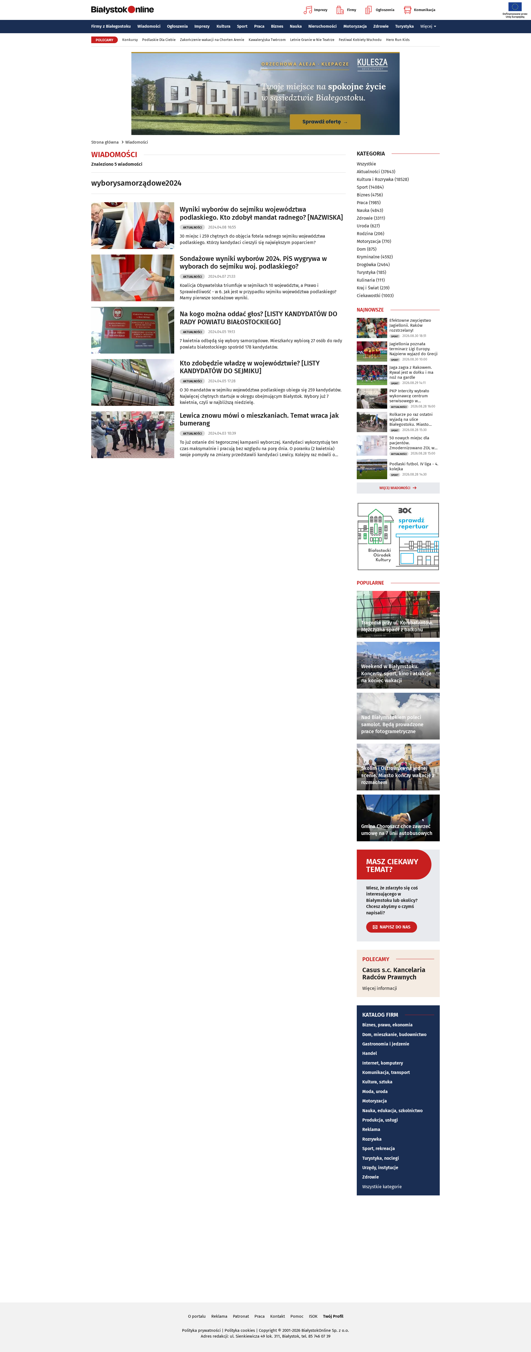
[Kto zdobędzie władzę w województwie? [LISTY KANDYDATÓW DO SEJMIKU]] (132, 382)
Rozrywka (372, 1139)
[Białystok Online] (122, 10)
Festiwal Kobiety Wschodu (360, 39)
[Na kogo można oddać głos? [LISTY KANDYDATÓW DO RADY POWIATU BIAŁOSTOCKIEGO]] (132, 330)
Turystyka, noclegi (380, 1158)
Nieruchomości (322, 26)
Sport (242, 26)
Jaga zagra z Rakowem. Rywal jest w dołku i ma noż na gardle (411, 372)
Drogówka (366, 264)
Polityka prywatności (201, 1330)
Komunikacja (424, 10)
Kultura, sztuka (377, 1081)
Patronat (241, 1316)
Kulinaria (366, 280)
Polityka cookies (240, 1330)
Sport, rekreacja (378, 1148)
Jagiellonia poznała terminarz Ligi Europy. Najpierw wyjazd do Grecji (413, 348)
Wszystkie (366, 164)
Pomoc (296, 1316)
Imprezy (320, 10)
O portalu (197, 1316)
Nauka (296, 26)
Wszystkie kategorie (382, 1186)
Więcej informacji (379, 988)
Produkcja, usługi (380, 1120)
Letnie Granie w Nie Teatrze (312, 39)
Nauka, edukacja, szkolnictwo (392, 1110)
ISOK (313, 1316)
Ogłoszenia (385, 10)
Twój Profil (333, 1316)
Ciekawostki (369, 295)
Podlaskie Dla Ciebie (159, 39)
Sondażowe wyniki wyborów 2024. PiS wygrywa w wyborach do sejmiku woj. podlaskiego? (253, 263)
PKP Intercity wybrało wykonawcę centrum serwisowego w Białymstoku (409, 395)
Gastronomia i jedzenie (385, 1044)
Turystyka (404, 26)
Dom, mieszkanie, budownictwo (394, 1034)
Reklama (371, 1129)
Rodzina (365, 233)
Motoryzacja (355, 26)
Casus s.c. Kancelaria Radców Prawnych (393, 973)
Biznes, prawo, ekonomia (387, 1024)
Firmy (351, 10)
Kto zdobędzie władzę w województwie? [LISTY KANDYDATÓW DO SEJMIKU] (250, 367)
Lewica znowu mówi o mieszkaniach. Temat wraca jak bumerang (259, 419)
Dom (361, 249)
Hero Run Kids (398, 39)
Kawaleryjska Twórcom (267, 39)
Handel (369, 1053)
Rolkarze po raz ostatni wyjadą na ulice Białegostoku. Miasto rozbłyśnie (411, 419)
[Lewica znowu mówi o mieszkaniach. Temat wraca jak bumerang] (132, 434)
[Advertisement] (265, 1247)
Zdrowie (381, 26)
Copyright (268, 1330)
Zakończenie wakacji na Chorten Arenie (212, 39)
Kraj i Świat (368, 287)
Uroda (363, 226)
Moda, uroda (375, 1091)
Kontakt (277, 1316)
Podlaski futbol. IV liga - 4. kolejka (413, 466)
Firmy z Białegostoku (111, 26)
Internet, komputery (382, 1063)
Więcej (426, 26)
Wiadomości (148, 26)
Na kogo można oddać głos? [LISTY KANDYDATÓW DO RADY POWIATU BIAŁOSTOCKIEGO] (258, 318)
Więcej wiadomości (394, 488)
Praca (259, 26)
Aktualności (192, 227)
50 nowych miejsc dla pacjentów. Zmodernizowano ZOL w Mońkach (411, 442)
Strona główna (105, 142)
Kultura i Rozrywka (375, 179)
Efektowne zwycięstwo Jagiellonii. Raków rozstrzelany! (410, 325)
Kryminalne (368, 256)
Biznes (277, 26)
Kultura (223, 26)
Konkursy (130, 39)
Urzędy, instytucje (380, 1167)
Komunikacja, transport (386, 1072)
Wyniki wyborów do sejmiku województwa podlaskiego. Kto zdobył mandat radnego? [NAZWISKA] (261, 213)
